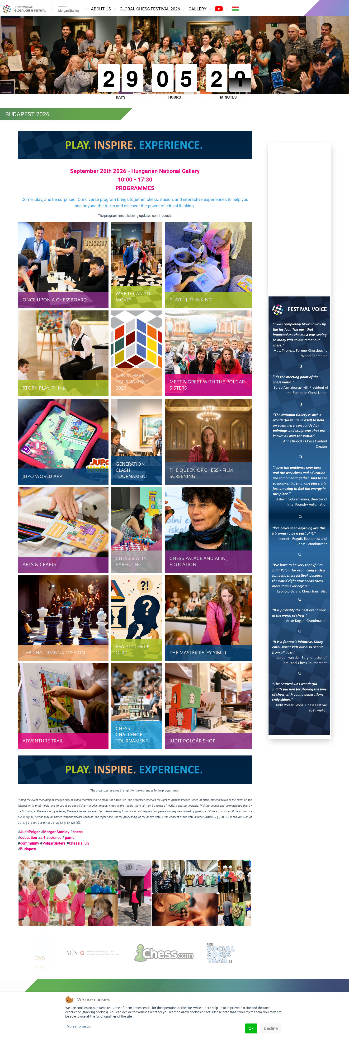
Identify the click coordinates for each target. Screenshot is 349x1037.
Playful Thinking (191, 299)
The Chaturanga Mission (54, 652)
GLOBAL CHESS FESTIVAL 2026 (150, 8)
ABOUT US (101, 8)
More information (79, 1026)
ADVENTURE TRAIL (43, 740)
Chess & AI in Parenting (131, 561)
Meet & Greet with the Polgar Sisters (207, 384)
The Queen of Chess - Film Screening (201, 473)
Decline (271, 1028)
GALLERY (198, 8)
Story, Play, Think (44, 388)
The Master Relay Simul (198, 652)
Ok (251, 1028)
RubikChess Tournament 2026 (132, 381)
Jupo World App (42, 476)
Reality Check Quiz (133, 649)
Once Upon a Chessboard (55, 299)
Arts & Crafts (39, 564)
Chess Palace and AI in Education (198, 561)
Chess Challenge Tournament (132, 734)
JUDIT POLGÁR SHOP (193, 740)
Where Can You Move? (135, 296)
